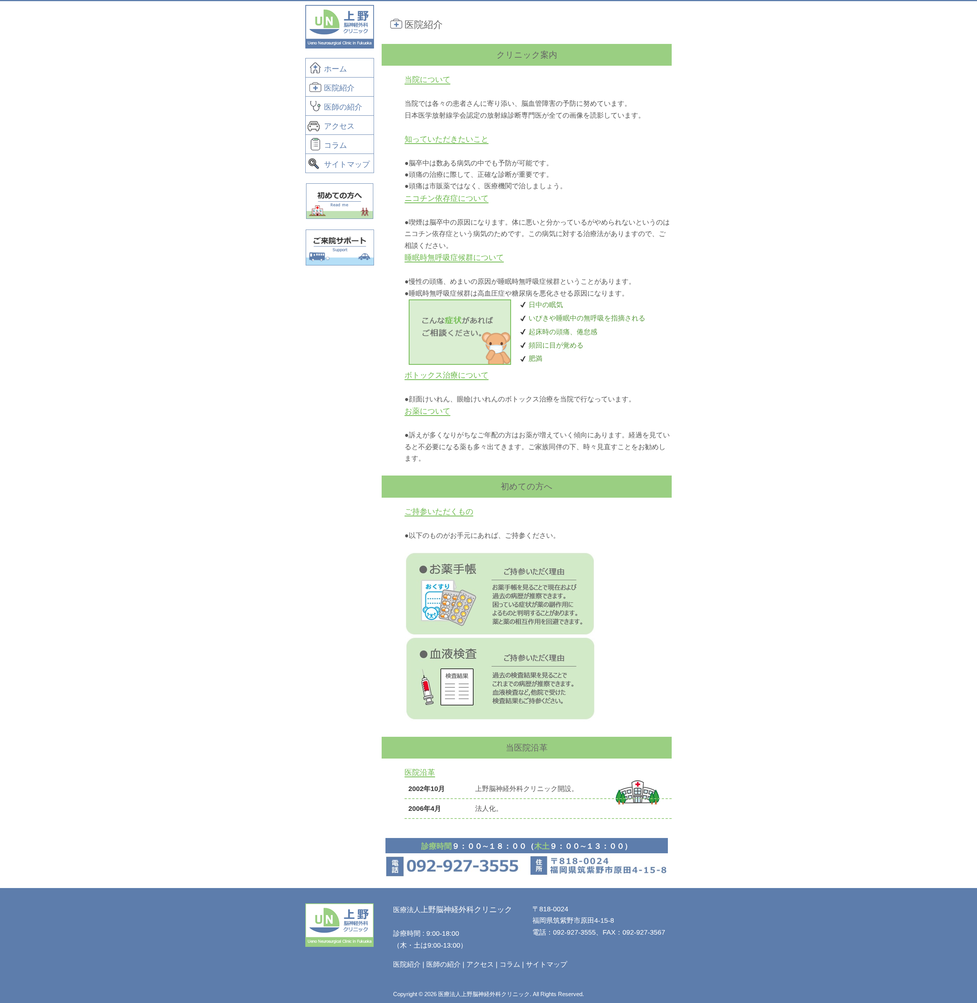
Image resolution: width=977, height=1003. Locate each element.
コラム (335, 145)
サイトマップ (347, 164)
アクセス (339, 126)
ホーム (335, 69)
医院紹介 (339, 88)
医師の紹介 (343, 107)
